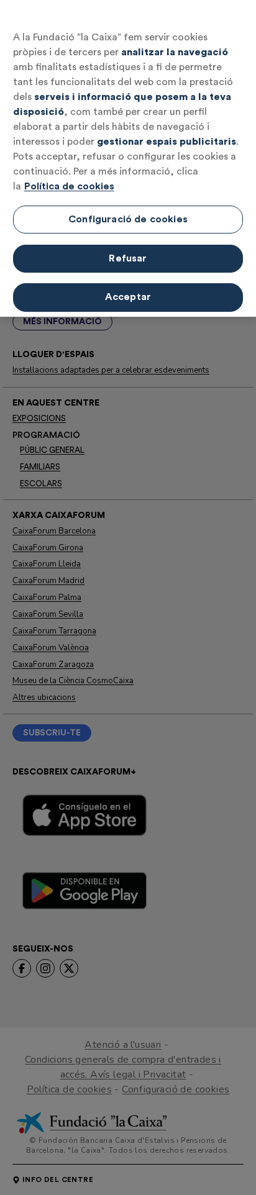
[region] (128, 158)
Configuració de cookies (128, 219)
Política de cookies (69, 186)
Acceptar (128, 297)
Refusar (128, 258)
